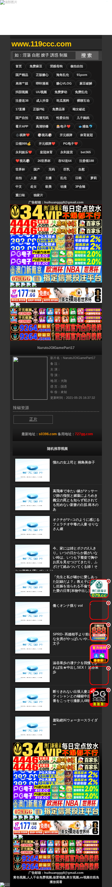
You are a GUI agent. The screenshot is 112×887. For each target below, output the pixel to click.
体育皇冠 (86, 135)
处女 (33, 186)
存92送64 (65, 160)
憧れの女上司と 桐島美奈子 (74, 462)
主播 (48, 178)
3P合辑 (80, 186)
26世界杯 (44, 160)
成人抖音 (42, 100)
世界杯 (20, 169)
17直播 (20, 109)
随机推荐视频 (57, 449)
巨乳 (66, 169)
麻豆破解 (86, 83)
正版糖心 (42, 74)
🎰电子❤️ (63, 126)
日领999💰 (23, 143)
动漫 (63, 186)
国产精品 (22, 74)
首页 (19, 66)
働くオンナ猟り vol (68, 606)
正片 (33, 419)
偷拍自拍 (76, 66)
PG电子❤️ (70, 143)
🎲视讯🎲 (45, 135)
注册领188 (86, 160)
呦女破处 (79, 109)
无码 (52, 169)
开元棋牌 (66, 135)
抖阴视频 (22, 92)
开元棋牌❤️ (47, 143)
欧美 (48, 186)
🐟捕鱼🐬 (85, 126)
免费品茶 (58, 109)
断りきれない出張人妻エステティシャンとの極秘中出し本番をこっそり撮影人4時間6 (75, 696)
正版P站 (39, 109)
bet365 (86, 152)
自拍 (19, 178)
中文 (19, 186)
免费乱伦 (81, 92)
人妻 (33, 178)
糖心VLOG (64, 83)
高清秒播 (42, 126)
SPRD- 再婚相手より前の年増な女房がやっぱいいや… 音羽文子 (76, 638)
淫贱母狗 (56, 66)
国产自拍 (22, 117)
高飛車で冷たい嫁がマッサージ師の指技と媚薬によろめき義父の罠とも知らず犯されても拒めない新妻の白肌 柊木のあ (76, 500)
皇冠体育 (46, 152)
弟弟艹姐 (22, 83)
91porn (82, 74)
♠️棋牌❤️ (23, 135)
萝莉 (93, 178)
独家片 (38, 195)
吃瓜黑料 (63, 100)
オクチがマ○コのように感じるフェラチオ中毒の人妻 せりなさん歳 (76, 524)
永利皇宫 (66, 152)
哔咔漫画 (42, 83)
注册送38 (22, 100)
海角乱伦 (62, 74)
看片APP (22, 126)
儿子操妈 (83, 117)
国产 (37, 169)
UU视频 (41, 92)
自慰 (81, 169)
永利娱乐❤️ (24, 152)
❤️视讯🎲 (23, 160)
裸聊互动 (83, 100)
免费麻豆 (36, 66)
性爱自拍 (62, 117)
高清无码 (42, 117)
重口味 (20, 195)
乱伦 (63, 178)
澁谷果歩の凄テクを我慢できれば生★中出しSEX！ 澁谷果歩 (76, 667)
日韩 (78, 178)
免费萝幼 (61, 92)
